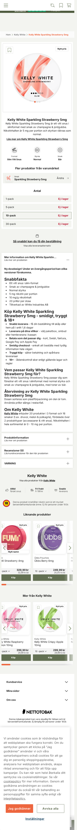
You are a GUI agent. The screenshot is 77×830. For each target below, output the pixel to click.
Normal (37, 159)
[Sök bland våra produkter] (28, 26)
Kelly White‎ (19, 34)
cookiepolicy (12, 781)
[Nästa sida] (70, 548)
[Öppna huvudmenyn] (10, 26)
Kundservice (14, 681)
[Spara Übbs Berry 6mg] (38, 526)
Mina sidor (13, 690)
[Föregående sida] (4, 548)
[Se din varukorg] (64, 26)
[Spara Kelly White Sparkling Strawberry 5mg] (9, 50)
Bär (60, 159)
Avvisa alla (50, 808)
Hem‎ (8, 34)
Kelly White (11, 413)
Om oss (11, 699)
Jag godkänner (19, 808)
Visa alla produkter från (37, 480)
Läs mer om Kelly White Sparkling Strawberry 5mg (37, 139)
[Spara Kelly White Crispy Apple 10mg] (38, 607)
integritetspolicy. (15, 798)
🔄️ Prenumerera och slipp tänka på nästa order (35, 3)
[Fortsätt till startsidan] (37, 710)
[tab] (35, 102)
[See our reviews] (37, 10)
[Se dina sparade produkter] (46, 26)
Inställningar (34, 819)
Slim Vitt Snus (14, 159)
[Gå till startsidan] (37, 18)
